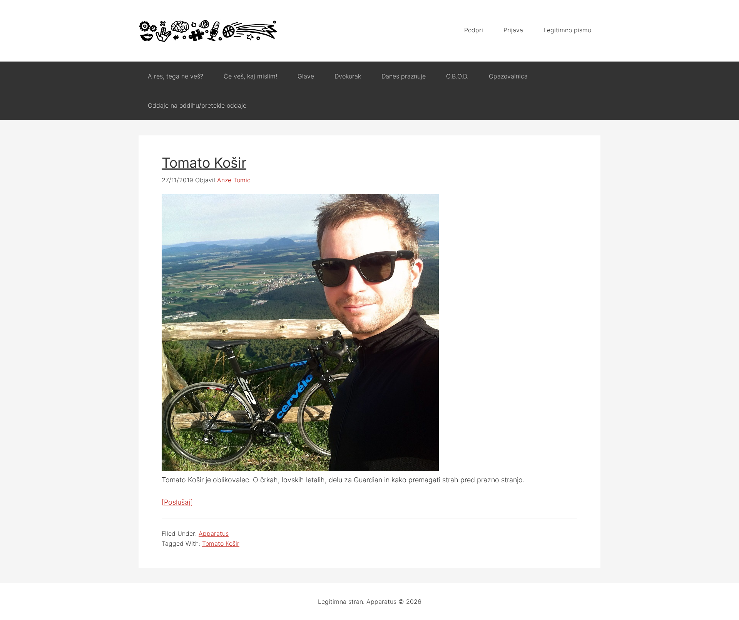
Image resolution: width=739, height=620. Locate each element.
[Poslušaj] (177, 502)
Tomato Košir (204, 162)
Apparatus (208, 30)
